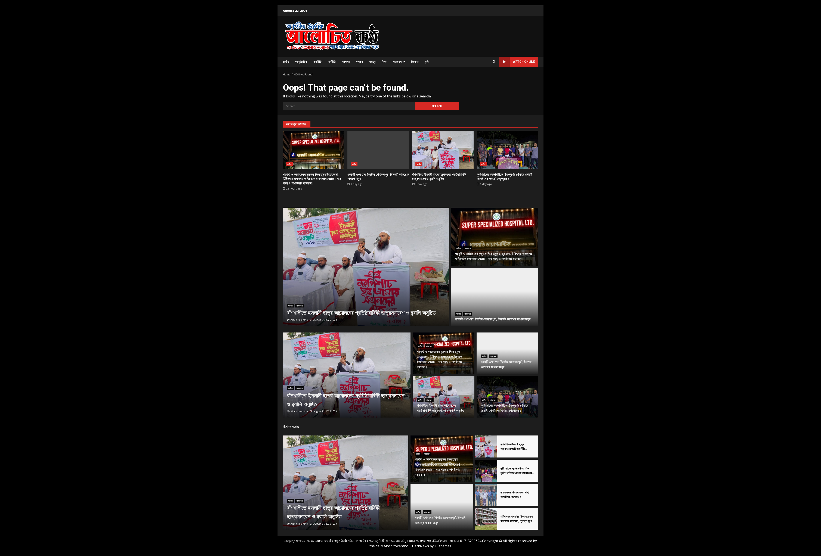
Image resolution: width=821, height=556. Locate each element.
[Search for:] (349, 106)
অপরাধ (359, 61)
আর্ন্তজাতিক (301, 61)
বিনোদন (414, 61)
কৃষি (426, 61)
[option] (366, 267)
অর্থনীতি (332, 61)
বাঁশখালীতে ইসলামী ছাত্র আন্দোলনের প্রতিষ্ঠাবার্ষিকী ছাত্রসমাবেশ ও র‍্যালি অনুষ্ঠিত (443, 150)
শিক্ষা (384, 61)
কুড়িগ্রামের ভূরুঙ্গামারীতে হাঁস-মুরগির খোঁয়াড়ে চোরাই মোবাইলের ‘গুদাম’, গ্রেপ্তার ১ (507, 150)
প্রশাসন (346, 61)
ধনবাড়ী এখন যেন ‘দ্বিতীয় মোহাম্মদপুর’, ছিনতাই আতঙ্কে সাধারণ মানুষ (378, 150)
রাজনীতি (318, 61)
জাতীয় (286, 61)
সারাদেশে (397, 61)
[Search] (494, 62)
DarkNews (420, 546)
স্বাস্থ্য (372, 61)
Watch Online (524, 61)
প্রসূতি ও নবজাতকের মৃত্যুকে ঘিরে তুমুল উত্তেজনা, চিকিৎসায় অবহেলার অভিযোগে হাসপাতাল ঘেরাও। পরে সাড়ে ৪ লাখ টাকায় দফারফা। (313, 150)
